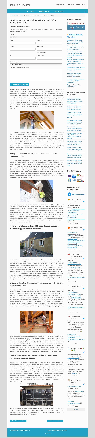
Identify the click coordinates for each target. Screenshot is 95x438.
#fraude (71, 235)
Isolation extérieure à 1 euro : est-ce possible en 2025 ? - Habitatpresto (76, 80)
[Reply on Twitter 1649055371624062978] (68, 282)
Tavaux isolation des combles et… (18, 420)
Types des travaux (15, 62)
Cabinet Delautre (75, 316)
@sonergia (80, 214)
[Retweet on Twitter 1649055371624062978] (71, 282)
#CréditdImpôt (73, 262)
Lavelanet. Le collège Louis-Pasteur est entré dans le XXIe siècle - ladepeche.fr (75, 42)
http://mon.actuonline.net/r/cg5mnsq (77, 339)
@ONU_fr (74, 373)
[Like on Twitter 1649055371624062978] (73, 282)
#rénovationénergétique (78, 209)
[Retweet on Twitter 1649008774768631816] (71, 406)
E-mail (12, 46)
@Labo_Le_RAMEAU (73, 358)
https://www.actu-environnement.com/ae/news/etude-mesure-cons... (77, 219)
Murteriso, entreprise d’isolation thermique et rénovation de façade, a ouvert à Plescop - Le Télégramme (75, 62)
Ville (11, 55)
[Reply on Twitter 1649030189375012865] (68, 344)
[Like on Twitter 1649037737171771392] (73, 312)
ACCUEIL (32, 11)
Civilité (12, 34)
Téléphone (40, 46)
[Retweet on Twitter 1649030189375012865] (71, 344)
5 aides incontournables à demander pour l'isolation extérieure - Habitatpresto (74, 75)
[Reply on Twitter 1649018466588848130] (68, 376)
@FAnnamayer (71, 216)
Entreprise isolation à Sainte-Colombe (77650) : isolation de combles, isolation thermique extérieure (74, 115)
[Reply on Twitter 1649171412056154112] (68, 223)
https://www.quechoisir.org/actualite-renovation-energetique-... (77, 241)
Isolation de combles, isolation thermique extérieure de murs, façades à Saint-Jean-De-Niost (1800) (74, 162)
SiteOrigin (46, 433)
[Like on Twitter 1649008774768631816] (73, 406)
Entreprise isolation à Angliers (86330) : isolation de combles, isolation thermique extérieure (74, 155)
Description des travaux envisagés (20, 67)
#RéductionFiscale (76, 267)
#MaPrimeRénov (79, 391)
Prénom (39, 40)
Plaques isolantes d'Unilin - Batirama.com (74, 85)
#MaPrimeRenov (72, 212)
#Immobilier (71, 401)
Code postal (40, 55)
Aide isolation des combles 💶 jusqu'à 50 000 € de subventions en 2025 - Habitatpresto (75, 47)
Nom (11, 40)
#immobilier (71, 232)
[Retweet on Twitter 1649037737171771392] (71, 312)
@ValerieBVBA (72, 245)
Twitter (76, 223)
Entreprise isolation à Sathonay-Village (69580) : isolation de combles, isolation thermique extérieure (75, 135)
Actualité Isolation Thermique (74, 35)
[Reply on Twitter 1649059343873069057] (68, 250)
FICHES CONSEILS (59, 11)
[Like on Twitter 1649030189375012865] (73, 344)
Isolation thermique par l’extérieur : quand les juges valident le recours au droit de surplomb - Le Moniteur (76, 54)
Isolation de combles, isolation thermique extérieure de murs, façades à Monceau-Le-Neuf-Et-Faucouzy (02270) (75, 100)
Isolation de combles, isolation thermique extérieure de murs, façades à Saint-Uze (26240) (74, 107)
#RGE (75, 239)
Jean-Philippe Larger (76, 228)
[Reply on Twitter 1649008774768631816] (68, 406)
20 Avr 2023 (73, 201)
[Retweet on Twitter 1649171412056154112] (71, 223)
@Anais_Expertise (72, 247)
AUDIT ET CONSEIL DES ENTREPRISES (76, 255)
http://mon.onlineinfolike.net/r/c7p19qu (78, 307)
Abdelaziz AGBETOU (76, 286)
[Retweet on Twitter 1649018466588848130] (71, 376)
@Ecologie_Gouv (72, 214)
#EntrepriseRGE (72, 334)
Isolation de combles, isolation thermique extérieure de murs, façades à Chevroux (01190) (74, 122)
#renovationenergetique (74, 234)
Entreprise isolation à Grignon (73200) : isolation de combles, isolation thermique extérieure (74, 149)
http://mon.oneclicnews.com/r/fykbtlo (77, 277)
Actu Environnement (76, 199)
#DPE (75, 232)
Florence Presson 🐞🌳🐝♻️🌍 (77, 349)
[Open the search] (85, 11)
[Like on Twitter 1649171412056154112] (73, 223)
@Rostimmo (79, 245)
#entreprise (70, 239)
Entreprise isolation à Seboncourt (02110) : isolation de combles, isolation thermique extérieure (75, 128)
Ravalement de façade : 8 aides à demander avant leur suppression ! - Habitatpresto (76, 69)
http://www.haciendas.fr (74, 403)
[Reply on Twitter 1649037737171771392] (68, 312)
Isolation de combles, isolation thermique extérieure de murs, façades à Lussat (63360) (74, 142)
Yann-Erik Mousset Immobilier (76, 381)
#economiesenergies (73, 210)
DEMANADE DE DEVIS (44, 11)
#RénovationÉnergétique (74, 264)
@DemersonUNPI (72, 244)
